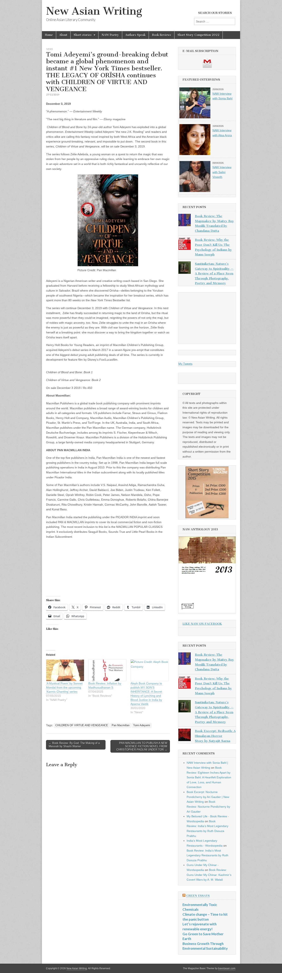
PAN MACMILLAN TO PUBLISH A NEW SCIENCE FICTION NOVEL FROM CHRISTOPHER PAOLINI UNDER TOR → (141, 746)
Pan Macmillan (120, 725)
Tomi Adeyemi (141, 725)
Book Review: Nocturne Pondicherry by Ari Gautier (208, 806)
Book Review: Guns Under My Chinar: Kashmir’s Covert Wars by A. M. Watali (209, 874)
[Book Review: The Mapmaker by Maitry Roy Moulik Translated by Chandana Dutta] (184, 221)
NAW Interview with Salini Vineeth (221, 172)
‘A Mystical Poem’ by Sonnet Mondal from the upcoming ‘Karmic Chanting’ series (64, 687)
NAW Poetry (110, 35)
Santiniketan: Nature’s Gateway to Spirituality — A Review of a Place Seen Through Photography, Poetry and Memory (214, 273)
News (49, 49)
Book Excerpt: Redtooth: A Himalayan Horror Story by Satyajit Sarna (215, 735)
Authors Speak (135, 35)
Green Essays (198, 896)
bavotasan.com (226, 968)
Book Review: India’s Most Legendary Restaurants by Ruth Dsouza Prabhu (207, 855)
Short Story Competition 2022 (198, 35)
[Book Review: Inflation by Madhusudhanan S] (107, 670)
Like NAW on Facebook (202, 624)
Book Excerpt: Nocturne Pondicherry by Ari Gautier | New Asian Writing (208, 796)
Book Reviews (161, 35)
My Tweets (185, 363)
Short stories (83, 35)
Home (49, 35)
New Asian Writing (94, 11)
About (63, 35)
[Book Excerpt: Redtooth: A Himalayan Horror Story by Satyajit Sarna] (184, 736)
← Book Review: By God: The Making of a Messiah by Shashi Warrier (74, 744)
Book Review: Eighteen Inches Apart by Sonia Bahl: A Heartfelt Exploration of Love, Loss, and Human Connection (209, 777)
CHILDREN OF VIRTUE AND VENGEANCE (81, 725)
